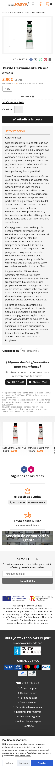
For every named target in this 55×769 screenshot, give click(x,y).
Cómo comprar (29, 688)
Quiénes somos (28, 693)
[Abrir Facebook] (24, 469)
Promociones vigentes (28, 716)
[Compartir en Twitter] (36, 59)
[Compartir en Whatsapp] (40, 59)
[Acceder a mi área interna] (40, 4)
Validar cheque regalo (29, 721)
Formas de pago (29, 697)
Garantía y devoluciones (29, 707)
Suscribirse (27, 580)
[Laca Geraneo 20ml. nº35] (14, 434)
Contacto (29, 725)
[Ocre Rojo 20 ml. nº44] (40, 434)
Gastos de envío (28, 702)
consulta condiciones (27, 525)
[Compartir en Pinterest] (45, 59)
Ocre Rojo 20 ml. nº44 (38, 447)
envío (15, 83)
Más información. (23, 755)
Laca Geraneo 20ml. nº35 (14, 447)
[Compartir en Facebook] (31, 59)
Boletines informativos (28, 711)
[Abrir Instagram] (31, 469)
